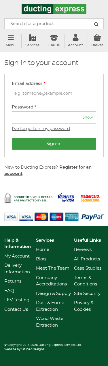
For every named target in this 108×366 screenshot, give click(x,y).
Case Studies (87, 268)
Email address (29, 83)
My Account (17, 256)
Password (24, 107)
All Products (87, 259)
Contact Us (16, 309)
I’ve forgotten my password (41, 129)
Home (42, 249)
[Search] (96, 24)
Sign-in (54, 144)
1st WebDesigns (32, 349)
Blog (41, 259)
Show (87, 117)
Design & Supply (53, 293)
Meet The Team (52, 268)
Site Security (87, 293)
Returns (12, 281)
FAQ (9, 291)
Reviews (83, 249)
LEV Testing (16, 300)
